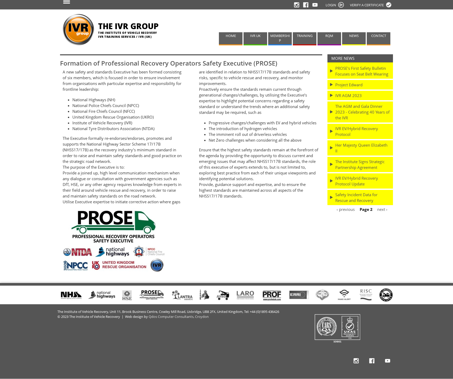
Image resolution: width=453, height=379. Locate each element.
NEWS (354, 36)
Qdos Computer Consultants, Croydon (179, 316)
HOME (231, 36)
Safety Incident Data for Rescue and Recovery (356, 197)
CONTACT (378, 36)
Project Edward (349, 84)
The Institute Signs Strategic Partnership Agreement (360, 164)
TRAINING (304, 36)
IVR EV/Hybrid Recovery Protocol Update (356, 180)
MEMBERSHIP (280, 38)
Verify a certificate (367, 5)
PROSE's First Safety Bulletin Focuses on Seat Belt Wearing (361, 71)
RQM (329, 36)
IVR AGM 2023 (348, 95)
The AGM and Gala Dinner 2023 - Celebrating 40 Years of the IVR (362, 112)
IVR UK (255, 36)
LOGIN (331, 5)
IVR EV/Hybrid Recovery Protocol (356, 131)
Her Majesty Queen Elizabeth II (361, 147)
